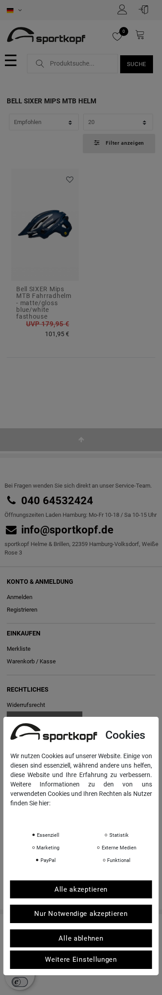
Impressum (100, 815)
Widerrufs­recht (26, 705)
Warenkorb (21, 661)
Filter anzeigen (124, 143)
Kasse (48, 661)
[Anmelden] (146, 9)
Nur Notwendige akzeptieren (80, 914)
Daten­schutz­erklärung (45, 815)
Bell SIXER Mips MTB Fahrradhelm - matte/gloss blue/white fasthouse (44, 303)
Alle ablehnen (80, 938)
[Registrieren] (124, 9)
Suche (137, 64)
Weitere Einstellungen (81, 959)
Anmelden (19, 597)
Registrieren (22, 609)
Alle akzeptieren (81, 889)
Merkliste (68, 180)
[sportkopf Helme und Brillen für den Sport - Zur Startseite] (46, 36)
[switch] (20, 982)
